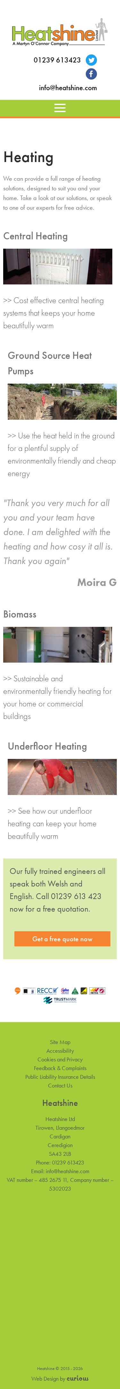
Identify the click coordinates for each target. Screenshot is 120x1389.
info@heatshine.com (68, 87)
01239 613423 (57, 60)
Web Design (45, 1378)
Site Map (60, 1042)
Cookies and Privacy (60, 1059)
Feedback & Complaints (60, 1068)
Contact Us (60, 1085)
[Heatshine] (60, 33)
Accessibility (60, 1050)
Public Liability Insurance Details (60, 1076)
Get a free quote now (62, 939)
